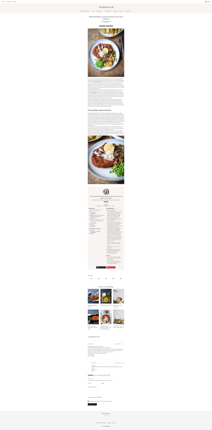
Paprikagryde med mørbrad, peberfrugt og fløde (93, 328)
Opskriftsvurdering (91, 397)
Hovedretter (103, 21)
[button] (104, 201)
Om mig (3, 1)
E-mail (102, 383)
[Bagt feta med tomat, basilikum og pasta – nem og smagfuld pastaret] (106, 317)
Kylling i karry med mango (105, 305)
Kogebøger (9, 1)
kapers (94, 232)
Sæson (120, 11)
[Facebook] (91, 278)
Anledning (99, 11)
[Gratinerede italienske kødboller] (93, 296)
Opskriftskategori (85, 11)
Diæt (93, 11)
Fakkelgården (93, 92)
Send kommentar (92, 404)
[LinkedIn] (113, 278)
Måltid (115, 11)
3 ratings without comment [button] (105, 375)
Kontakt (14, 1)
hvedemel (93, 212)
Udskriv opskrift (101, 267)
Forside (98, 422)
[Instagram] (205, 1)
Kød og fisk (127, 11)
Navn (90, 383)
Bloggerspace (107, 426)
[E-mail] (120, 278)
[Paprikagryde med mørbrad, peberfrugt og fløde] (93, 317)
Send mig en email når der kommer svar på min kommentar (100, 401)
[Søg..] (209, 1)
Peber (91, 233)
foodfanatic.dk (106, 7)
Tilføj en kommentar (93, 387)
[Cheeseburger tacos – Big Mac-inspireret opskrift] (118, 317)
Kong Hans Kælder (97, 81)
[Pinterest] (106, 278)
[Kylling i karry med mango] (106, 296)
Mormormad (108, 21)
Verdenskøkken (107, 11)
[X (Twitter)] (98, 278)
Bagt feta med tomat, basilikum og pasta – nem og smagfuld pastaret (105, 328)
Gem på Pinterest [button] (111, 267)
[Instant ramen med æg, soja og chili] (118, 296)
